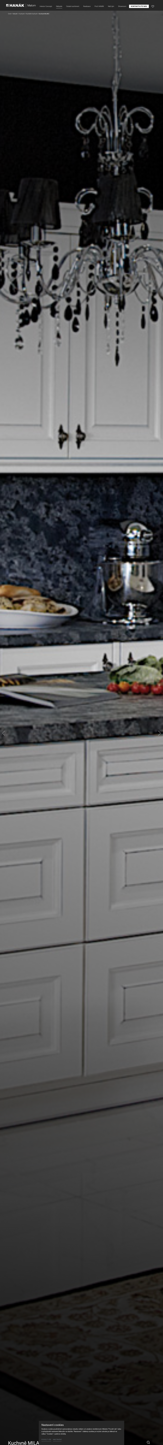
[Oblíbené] (152, 6)
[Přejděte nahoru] (158, 1440)
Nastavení (57, 1440)
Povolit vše (46, 1440)
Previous (3, 733)
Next (159, 733)
